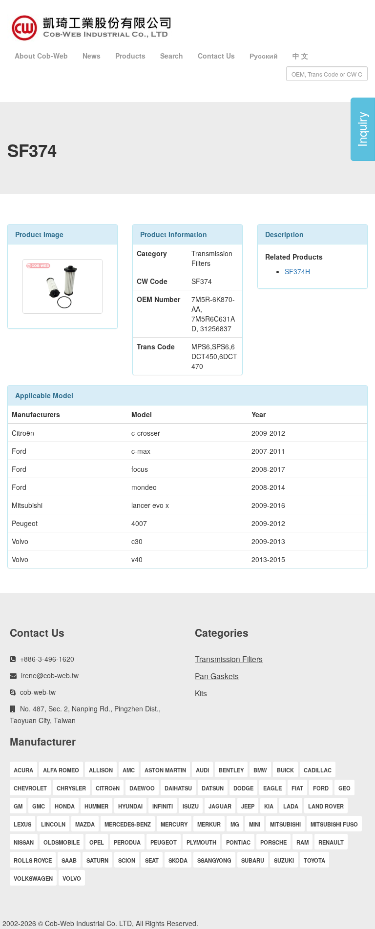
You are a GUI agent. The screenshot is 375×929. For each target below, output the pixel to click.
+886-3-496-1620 (47, 659)
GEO (344, 788)
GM (18, 806)
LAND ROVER (326, 806)
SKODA (178, 860)
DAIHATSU (178, 788)
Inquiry (361, 129)
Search (171, 56)
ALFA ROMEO (61, 770)
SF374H (297, 271)
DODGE (243, 788)
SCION (126, 860)
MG (234, 824)
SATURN (97, 860)
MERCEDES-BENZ (127, 824)
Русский (264, 56)
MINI (254, 824)
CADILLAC (318, 770)
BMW (260, 770)
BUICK (285, 770)
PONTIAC (238, 842)
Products (130, 56)
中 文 (300, 56)
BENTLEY (231, 770)
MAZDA (85, 824)
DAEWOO (142, 788)
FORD (321, 788)
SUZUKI (284, 860)
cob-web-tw (38, 692)
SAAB (69, 860)
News (92, 56)
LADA (290, 806)
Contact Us (216, 56)
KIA (268, 806)
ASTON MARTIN (165, 770)
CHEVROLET (30, 788)
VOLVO (71, 878)
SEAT (152, 860)
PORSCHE (273, 842)
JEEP (247, 806)
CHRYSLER (71, 788)
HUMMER (96, 806)
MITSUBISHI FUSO (334, 824)
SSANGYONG (214, 860)
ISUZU (191, 806)
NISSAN (24, 842)
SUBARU (252, 860)
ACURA (23, 770)
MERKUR (209, 824)
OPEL (96, 842)
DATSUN (213, 788)
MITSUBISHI (285, 824)
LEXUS (22, 824)
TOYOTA (314, 860)
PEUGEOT (163, 842)
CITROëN (108, 788)
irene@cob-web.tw (50, 675)
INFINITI (162, 806)
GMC (38, 806)
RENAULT (331, 842)
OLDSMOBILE (61, 842)
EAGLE (272, 788)
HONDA (65, 806)
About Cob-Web (41, 56)
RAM (302, 842)
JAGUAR (219, 806)
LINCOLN (53, 824)
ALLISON (101, 770)
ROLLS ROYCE (33, 860)
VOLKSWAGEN (33, 878)
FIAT (297, 788)
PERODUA (127, 842)
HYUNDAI (130, 806)
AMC (129, 770)
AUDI (202, 770)
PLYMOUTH (201, 842)
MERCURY (174, 824)
